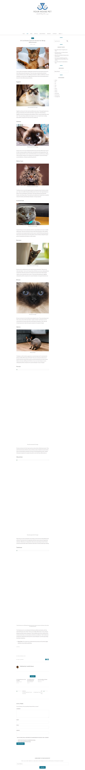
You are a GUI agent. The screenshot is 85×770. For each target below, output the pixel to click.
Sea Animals (42, 33)
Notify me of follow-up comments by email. (27, 740)
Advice (56, 80)
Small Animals (57, 94)
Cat (27, 33)
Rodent (49, 33)
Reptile (36, 33)
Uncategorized (57, 96)
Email (17, 725)
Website (18, 730)
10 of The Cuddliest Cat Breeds (42, 679)
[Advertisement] (42, 25)
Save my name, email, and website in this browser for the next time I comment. (33, 737)
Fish (55, 86)
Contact (55, 33)
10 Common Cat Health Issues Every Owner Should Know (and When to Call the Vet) (61, 59)
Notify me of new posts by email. (24, 741)
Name (17, 719)
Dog (24, 33)
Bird (31, 33)
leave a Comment (20, 659)
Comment (18, 708)
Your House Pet (42, 11)
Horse (56, 88)
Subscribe (42, 767)
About (60, 33)
